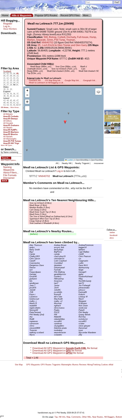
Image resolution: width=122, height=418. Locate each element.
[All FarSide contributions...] (53, 270)
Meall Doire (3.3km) (37, 214)
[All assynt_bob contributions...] (53, 247)
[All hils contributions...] (28, 281)
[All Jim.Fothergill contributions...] (78, 285)
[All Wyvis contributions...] (28, 335)
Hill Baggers (109, 417)
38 (4, 96)
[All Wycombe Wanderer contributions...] (78, 332)
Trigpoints (56, 364)
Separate (41, 40)
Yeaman (70, 40)
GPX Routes (46, 364)
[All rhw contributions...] (28, 317)
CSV (3, 63)
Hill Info (62, 417)
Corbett (61, 37)
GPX (3, 37)
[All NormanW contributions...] (28, 310)
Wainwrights (66, 364)
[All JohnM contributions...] (28, 290)
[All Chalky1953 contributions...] (28, 256)
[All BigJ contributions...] (28, 252)
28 (11, 85)
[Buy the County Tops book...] (112, 133)
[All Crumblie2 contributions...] (53, 263)
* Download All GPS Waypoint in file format (63, 348)
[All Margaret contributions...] (78, 301)
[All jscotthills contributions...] (53, 292)
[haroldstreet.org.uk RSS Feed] (24, 364)
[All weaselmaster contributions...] (53, 332)
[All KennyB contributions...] (53, 294)
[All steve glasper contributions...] (78, 326)
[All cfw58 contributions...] (78, 254)
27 (8, 85)
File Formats (10, 175)
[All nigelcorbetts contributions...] (28, 308)
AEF (3, 58)
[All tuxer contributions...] (78, 330)
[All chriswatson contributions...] (53, 258)
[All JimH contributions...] (53, 288)
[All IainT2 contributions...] (78, 283)
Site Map (19, 364)
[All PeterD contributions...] (78, 310)
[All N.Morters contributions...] (78, 303)
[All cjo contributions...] (78, 258)
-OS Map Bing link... (53, 80)
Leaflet (70, 159)
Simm (50, 40)
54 (8, 105)
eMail (111, 364)
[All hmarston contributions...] (53, 281)
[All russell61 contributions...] (53, 321)
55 (11, 105)
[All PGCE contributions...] (53, 312)
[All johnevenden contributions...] (78, 288)
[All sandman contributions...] (53, 323)
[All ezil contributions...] (28, 270)
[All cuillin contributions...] (78, 263)
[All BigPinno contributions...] (53, 252)
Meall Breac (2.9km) (38, 205)
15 (17, 78)
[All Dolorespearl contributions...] (53, 267)
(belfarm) (33, 234)
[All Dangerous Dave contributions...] (28, 265)
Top (56, 417)
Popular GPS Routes (46, 15)
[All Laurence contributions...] (28, 297)
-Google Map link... (72, 80)
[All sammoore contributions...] (28, 323)
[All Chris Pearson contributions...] (78, 256)
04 (14, 73)
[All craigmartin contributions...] (78, 261)
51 (14, 103)
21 (4, 82)
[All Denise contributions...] (28, 267)
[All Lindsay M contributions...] (78, 297)
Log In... (60, 192)
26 (4, 85)
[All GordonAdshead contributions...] (78, 276)
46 (14, 100)
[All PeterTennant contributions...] (28, 312)
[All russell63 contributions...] (78, 321)
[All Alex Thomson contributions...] (28, 245)
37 (17, 94)
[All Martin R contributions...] (28, 303)
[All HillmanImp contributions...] (53, 279)
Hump (93, 37)
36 (14, 94)
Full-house (82, 37)
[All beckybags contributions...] (53, 250)
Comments (76, 417)
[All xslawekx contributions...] (53, 335)
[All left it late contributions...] (53, 297)
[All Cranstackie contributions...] (28, 263)
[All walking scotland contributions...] (28, 332)
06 (4, 76)
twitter (112, 232)
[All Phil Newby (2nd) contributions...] (28, 314)
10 (17, 76)
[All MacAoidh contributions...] (53, 299)
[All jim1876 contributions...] (28, 288)
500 (46, 37)
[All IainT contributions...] (53, 283)
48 (4, 103)
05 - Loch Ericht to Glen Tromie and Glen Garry (62, 45)
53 (4, 105)
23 (11, 82)
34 (8, 94)
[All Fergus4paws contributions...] (28, 272)
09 (14, 76)
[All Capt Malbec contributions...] (78, 252)
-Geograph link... (90, 80)
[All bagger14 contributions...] (78, 247)
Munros (75, 364)
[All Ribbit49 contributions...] (53, 317)
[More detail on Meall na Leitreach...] (52, 176)
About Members (10, 29)
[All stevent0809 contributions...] (28, 328)
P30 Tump (59, 40)
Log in (60, 171)
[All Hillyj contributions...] (78, 279)
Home (5, 15)
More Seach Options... (9, 160)
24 (14, 82)
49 (8, 103)
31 (8, 89)
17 (8, 80)
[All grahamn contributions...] (28, 279)
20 (17, 80)
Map (68, 417)
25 (17, 82)
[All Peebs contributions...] (53, 310)
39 (8, 96)
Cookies (104, 364)
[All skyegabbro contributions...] (53, 326)
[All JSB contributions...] (28, 292)
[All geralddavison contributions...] (53, 274)
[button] (65, 121)
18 (11, 80)
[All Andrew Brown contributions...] (53, 245)
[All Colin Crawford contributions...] (53, 261)
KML (3, 53)
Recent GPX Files (70, 15)
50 (11, 103)
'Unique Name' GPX (10, 42)
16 (4, 80)
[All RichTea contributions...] (78, 317)
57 (20, 105)
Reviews (82, 364)
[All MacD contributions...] (78, 299)
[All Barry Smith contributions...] (28, 250)
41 (14, 96)
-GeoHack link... (36, 80)
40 (11, 96)
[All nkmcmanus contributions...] (53, 308)
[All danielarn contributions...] (53, 265)
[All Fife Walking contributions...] (53, 272)
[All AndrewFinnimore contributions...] (78, 245)
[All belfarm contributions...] (78, 250)
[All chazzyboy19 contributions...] (53, 256)
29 (17, 85)
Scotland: (7, 71)
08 (11, 76)
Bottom (119, 417)
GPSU (4, 47)
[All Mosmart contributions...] (53, 303)
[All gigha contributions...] (78, 274)
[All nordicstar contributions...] (78, 308)
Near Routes (97, 417)
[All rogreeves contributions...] (28, 321)
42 (17, 96)
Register (7, 23)
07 (8, 76)
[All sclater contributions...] (78, 323)
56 (14, 105)
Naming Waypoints (8, 168)
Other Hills (86, 417)
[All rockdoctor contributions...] (78, 319)
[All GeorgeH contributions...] (78, 272)
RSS (112, 238)
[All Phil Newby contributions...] (78, 312)
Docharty (71, 37)
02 (8, 73)
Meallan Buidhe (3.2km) (39, 207)
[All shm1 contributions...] (28, 326)
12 (7, 78)
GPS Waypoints (33, 364)
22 (8, 82)
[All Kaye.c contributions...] (28, 294)
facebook (114, 235)
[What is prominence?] (67, 56)
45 (11, 100)
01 (4, 73)
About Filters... (10, 172)
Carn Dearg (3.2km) (37, 210)
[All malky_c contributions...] (28, 301)
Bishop (52, 37)
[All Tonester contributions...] (28, 330)
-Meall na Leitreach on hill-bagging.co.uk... (47, 83)
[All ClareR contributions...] (28, 261)
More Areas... (15, 107)
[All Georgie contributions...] (28, 274)
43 (4, 100)
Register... (36, 192)
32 (11, 89)
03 (11, 73)
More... (86, 15)
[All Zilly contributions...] (78, 335)
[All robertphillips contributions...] (53, 319)
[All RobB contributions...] (28, 319)
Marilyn (31, 40)
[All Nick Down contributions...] (78, 306)
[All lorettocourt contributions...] (28, 299)
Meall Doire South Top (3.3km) (42, 212)
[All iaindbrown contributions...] (28, 283)
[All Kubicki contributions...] (78, 294)
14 (14, 78)
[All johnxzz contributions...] (78, 290)
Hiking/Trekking (93, 364)
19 (14, 80)
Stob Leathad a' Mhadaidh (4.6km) (44, 223)
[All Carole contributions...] (28, 254)
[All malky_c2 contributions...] (53, 301)
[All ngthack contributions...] (53, 306)
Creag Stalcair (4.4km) (39, 221)
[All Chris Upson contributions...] (28, 258)
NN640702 (47, 42)
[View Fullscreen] (27, 108)
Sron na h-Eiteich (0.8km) (40, 203)
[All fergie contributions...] (78, 270)
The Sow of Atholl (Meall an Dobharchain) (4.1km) (50, 216)
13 (11, 78)
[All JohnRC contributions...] (53, 290)
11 (4, 78)
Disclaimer (9, 178)
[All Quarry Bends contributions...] (78, 314)
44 (8, 100)
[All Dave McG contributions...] (78, 265)
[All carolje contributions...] (53, 254)
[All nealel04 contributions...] (28, 306)
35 (11, 94)
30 (4, 89)
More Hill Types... (7, 145)
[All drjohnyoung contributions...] (78, 267)
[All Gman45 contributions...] (28, 276)
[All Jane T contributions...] (28, 285)
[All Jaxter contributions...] (53, 285)
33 (4, 94)
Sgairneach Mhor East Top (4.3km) (44, 219)
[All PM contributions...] (53, 314)
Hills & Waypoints (22, 15)
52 (17, 103)
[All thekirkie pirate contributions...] (53, 328)
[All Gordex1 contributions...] (53, 276)
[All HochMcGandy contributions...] (78, 281)
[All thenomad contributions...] (78, 328)
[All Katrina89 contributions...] (78, 292)
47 (17, 100)
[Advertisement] (67, 389)
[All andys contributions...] (28, 247)
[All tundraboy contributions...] (53, 330)
